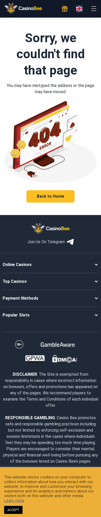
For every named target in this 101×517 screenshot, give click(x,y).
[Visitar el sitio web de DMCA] (64, 359)
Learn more (14, 500)
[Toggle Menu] (93, 8)
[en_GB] (79, 9)
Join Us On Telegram (46, 241)
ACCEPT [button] (13, 510)
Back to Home (50, 196)
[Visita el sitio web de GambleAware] (58, 344)
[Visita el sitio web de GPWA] (35, 359)
